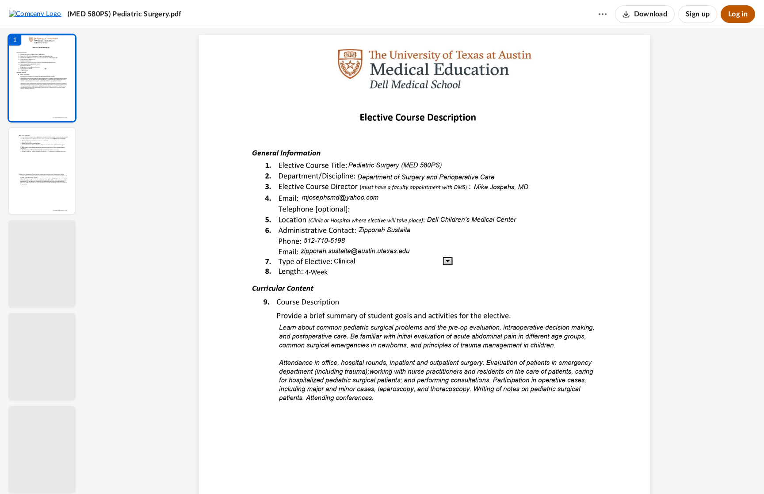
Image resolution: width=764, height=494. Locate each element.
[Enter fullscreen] (506, 472)
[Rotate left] (473, 472)
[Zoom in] (455, 472)
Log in (738, 14)
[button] (42, 78)
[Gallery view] (490, 472)
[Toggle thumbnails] (343, 472)
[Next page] (406, 472)
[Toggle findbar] (359, 472)
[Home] (35, 13)
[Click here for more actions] (602, 14)
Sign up (698, 14)
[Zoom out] (425, 472)
